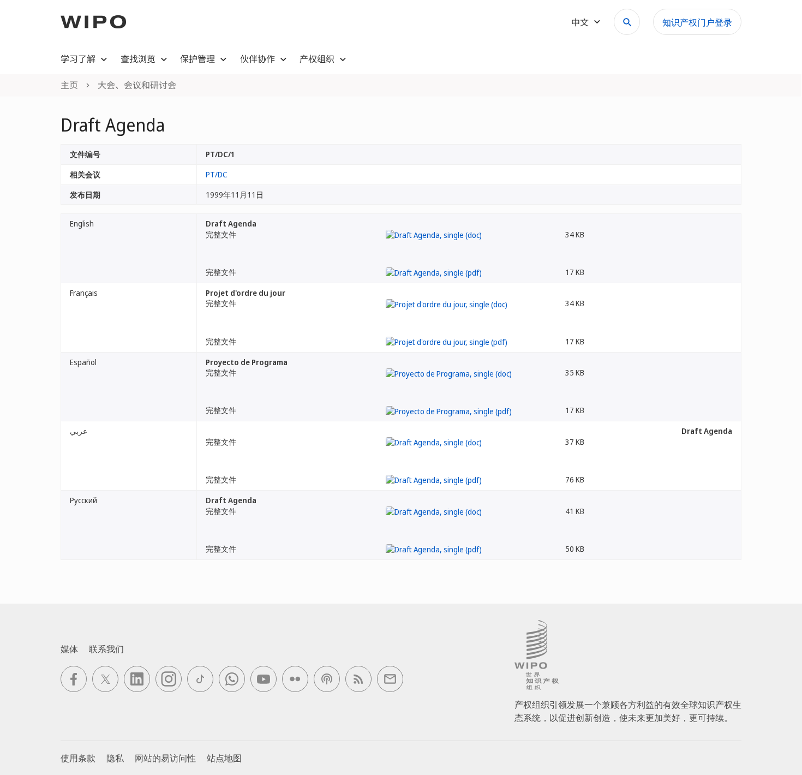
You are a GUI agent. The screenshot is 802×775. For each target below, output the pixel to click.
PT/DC (217, 174)
